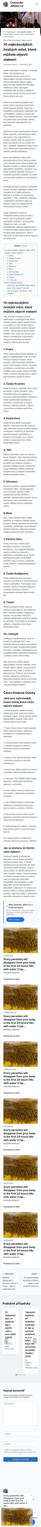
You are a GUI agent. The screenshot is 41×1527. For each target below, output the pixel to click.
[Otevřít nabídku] (36, 4)
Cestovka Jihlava (11, 64)
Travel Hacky (26, 40)
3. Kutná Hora (12, 261)
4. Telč (9, 264)
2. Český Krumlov (14, 258)
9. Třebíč (10, 277)
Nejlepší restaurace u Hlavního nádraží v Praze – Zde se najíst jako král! (10, 1281)
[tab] (16, 1374)
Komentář (9, 1404)
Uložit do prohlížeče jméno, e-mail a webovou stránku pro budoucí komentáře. (20, 1451)
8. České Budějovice (15, 274)
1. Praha (10, 255)
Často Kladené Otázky (13, 283)
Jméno (7, 1434)
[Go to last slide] (6, 1341)
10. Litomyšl (12, 280)
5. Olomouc (11, 266)
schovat (23, 246)
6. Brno (10, 269)
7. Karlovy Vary (13, 272)
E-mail (7, 1444)
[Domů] (4, 32)
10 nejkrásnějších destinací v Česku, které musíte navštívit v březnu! (30, 1280)
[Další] (35, 1341)
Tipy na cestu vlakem (11, 40)
